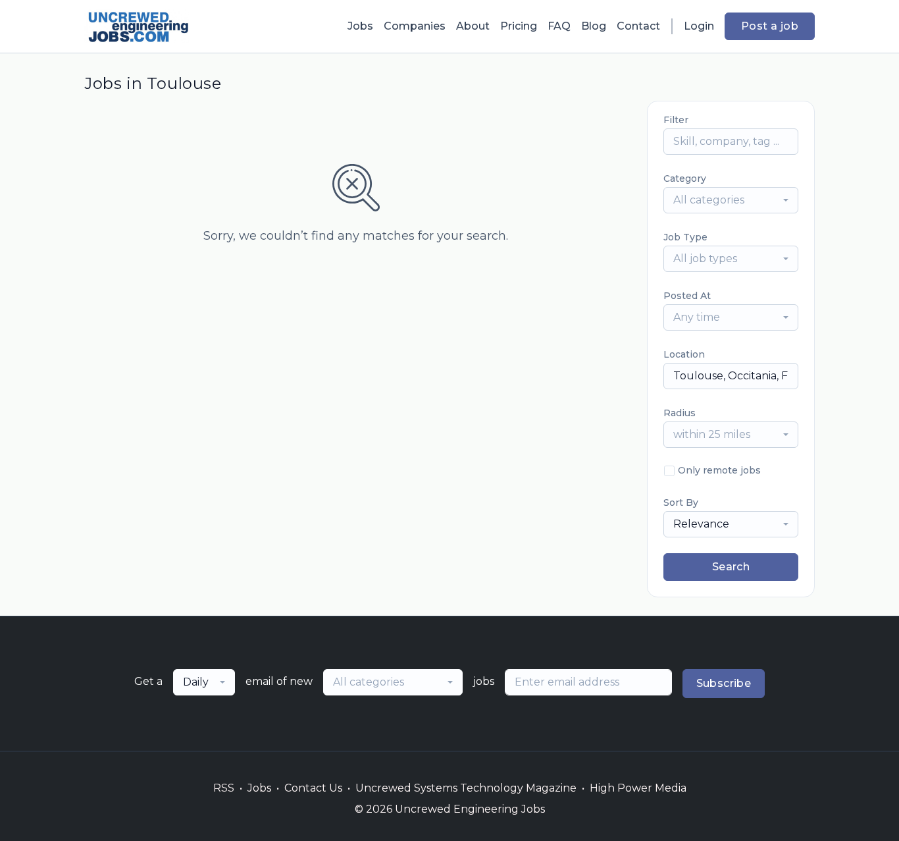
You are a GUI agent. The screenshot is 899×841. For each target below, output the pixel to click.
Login (699, 26)
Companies (415, 26)
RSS (223, 788)
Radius (679, 413)
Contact (638, 26)
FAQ (559, 26)
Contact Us (313, 788)
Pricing (518, 26)
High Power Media (638, 788)
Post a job (769, 26)
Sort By (680, 502)
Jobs (360, 26)
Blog (593, 26)
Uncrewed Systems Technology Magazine (466, 788)
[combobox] (730, 200)
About (473, 26)
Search (731, 566)
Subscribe (724, 683)
